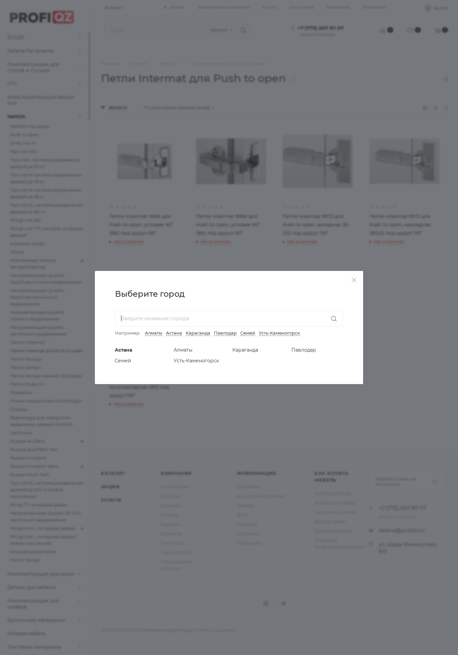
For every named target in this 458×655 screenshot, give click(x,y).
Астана (174, 333)
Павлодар (225, 333)
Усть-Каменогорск (279, 333)
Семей (247, 333)
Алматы (153, 333)
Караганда (198, 333)
